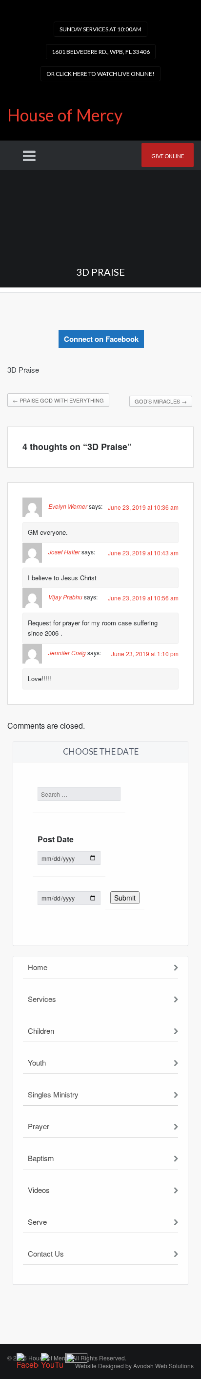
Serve (37, 1221)
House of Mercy (64, 115)
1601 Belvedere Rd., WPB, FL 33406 (101, 51)
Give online (167, 156)
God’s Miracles (161, 401)
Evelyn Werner (67, 506)
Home (37, 967)
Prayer (38, 1126)
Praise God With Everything (58, 400)
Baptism (41, 1158)
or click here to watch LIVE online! (100, 73)
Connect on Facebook (101, 338)
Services (42, 999)
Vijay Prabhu (65, 597)
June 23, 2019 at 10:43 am (143, 552)
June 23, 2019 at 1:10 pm (145, 653)
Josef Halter (64, 551)
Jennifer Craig (67, 652)
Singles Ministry (53, 1094)
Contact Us (46, 1253)
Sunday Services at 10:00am (100, 29)
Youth (37, 1062)
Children (41, 1030)
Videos (39, 1190)
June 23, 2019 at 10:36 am (143, 507)
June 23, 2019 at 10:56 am (143, 598)
